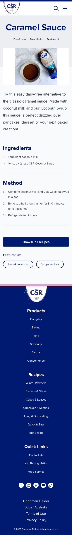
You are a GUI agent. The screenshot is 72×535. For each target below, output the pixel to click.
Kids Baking (36, 433)
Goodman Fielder (36, 500)
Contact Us (36, 455)
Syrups (36, 352)
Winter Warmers (36, 383)
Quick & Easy (36, 424)
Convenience (36, 361)
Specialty (36, 344)
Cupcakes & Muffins (36, 408)
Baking (36, 327)
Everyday (36, 319)
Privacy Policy (36, 519)
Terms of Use (36, 513)
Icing (36, 336)
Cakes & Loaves (36, 399)
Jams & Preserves (18, 264)
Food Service (36, 472)
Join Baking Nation (36, 463)
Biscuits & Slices (36, 391)
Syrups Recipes (50, 264)
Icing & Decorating (36, 416)
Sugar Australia (36, 507)
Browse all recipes (36, 242)
